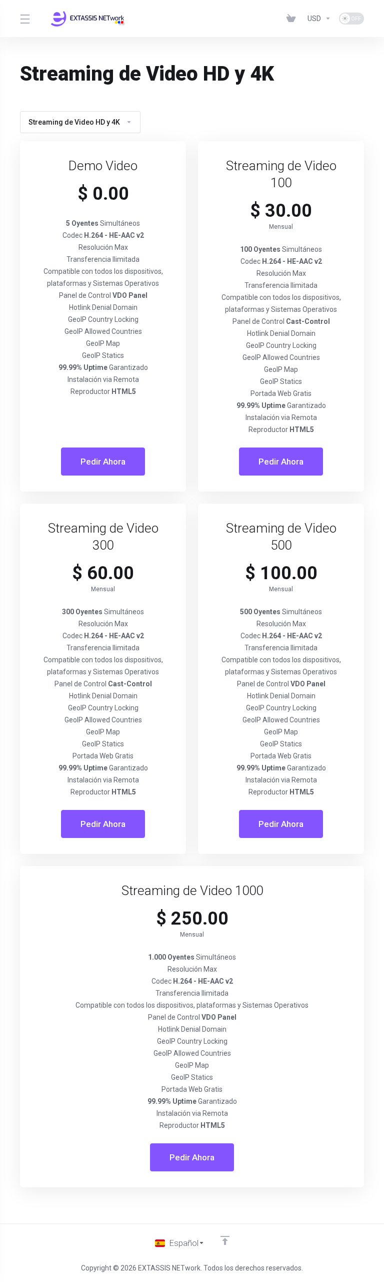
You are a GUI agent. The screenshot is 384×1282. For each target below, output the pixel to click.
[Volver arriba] (225, 1240)
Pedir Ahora (103, 462)
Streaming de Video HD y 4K (74, 122)
